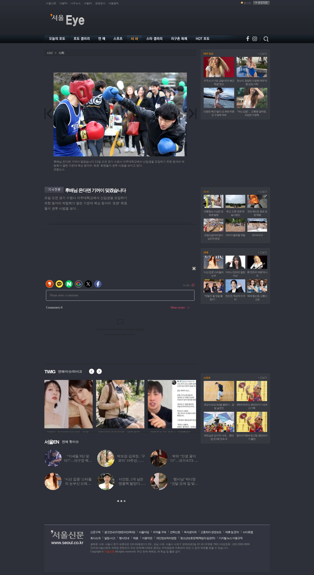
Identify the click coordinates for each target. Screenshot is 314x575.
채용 (135, 538)
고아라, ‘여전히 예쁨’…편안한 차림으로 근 (78, 483)
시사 (49, 53)
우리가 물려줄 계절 (235, 235)
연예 (205, 252)
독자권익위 (190, 532)
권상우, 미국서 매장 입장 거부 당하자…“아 (184, 483)
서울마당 (144, 532)
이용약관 (147, 538)
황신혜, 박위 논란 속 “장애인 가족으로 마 (131, 460)
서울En (88, 3)
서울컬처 (113, 3)
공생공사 (100, 3)
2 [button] (121, 501)
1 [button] (118, 501)
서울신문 (51, 3)
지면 (118, 532)
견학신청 (175, 532)
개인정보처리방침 (166, 538)
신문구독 (95, 532)
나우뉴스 (76, 3)
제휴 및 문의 (232, 532)
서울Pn (63, 3)
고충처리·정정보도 (210, 532)
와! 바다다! (257, 235)
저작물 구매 (159, 532)
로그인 (247, 3)
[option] (68, 403)
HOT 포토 (208, 53)
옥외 (131, 532)
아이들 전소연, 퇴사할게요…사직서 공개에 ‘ (184, 460)
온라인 (125, 532)
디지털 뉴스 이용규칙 (231, 538)
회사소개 (95, 538)
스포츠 (206, 377)
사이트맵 (248, 532)
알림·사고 (109, 538)
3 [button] (125, 501)
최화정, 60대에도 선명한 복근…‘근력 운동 (131, 483)
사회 (61, 53)
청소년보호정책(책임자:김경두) (197, 538)
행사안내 (124, 538)
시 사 (205, 191)
